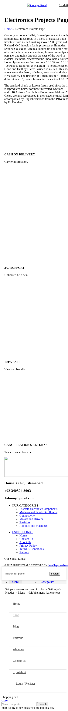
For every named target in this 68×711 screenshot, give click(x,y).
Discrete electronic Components (38, 508)
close (5, 700)
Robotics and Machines (33, 525)
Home (8, 29)
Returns (24, 552)
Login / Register (25, 683)
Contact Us (26, 538)
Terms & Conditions (31, 549)
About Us (25, 542)
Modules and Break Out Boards (38, 512)
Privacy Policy (28, 545)
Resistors (24, 522)
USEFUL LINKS (22, 532)
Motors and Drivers (31, 519)
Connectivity (27, 515)
